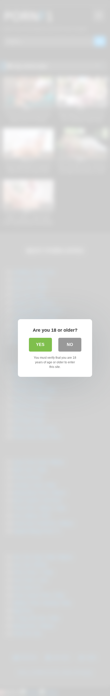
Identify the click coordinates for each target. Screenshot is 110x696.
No (70, 344)
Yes (40, 344)
